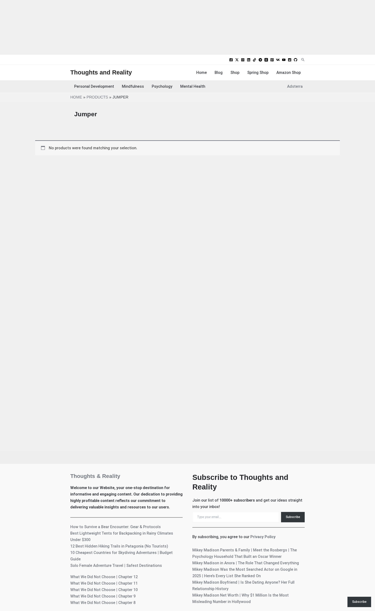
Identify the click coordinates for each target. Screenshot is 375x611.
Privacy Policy (263, 536)
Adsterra (295, 86)
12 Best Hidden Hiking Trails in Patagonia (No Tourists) (119, 546)
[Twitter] (237, 60)
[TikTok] (254, 60)
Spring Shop (258, 72)
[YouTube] (284, 60)
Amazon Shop (288, 72)
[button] (303, 59)
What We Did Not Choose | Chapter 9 (103, 596)
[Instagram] (243, 60)
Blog (219, 72)
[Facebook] (231, 60)
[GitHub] (295, 60)
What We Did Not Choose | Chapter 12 (104, 576)
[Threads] (266, 60)
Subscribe (293, 517)
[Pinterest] (272, 60)
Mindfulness (133, 86)
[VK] (278, 60)
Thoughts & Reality (95, 476)
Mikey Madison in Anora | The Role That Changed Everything (245, 563)
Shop (234, 72)
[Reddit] (289, 60)
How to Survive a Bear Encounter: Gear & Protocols (115, 526)
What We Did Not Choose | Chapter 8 (103, 602)
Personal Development (94, 86)
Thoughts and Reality (101, 72)
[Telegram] (260, 60)
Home (201, 72)
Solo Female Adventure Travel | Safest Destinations (116, 565)
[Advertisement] (187, 27)
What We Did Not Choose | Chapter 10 (104, 589)
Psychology (162, 86)
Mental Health (192, 86)
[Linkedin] (248, 60)
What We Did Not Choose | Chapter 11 (104, 583)
